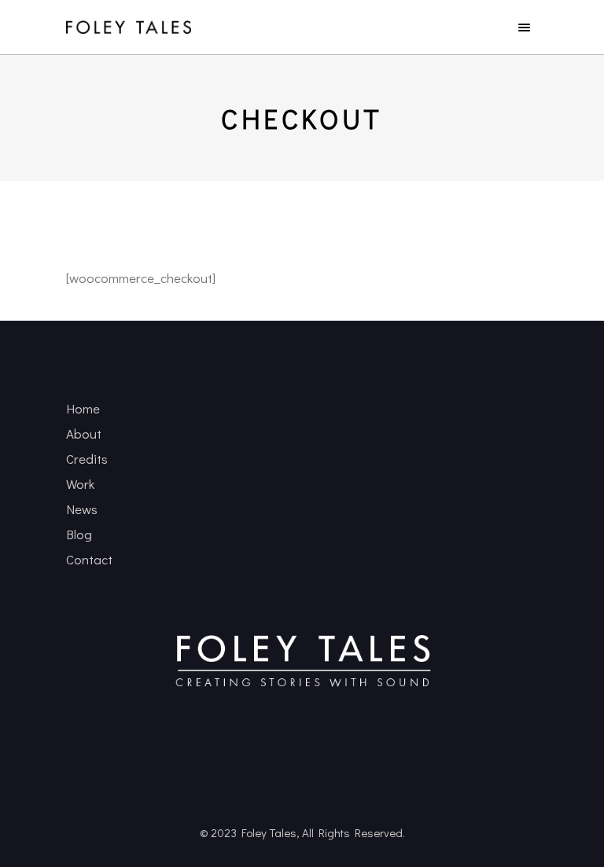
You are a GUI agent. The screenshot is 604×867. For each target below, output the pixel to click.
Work (80, 484)
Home (83, 408)
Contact (89, 559)
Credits (87, 459)
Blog (79, 534)
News (82, 509)
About (83, 433)
